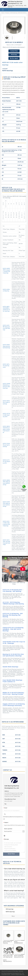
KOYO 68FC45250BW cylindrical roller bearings (6, 309)
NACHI (4, 758)
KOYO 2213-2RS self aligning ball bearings (6, 542)
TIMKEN (4, 750)
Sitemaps (21, 971)
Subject (5, 822)
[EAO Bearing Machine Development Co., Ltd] (4, 3)
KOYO (4, 754)
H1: (3, 128)
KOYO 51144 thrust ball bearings (6, 445)
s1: (3, 121)
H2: (3, 115)
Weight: (4, 125)
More (13, 916)
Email (5, 808)
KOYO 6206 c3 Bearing (6, 290)
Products (7, 12)
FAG (3, 746)
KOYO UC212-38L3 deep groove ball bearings (6, 524)
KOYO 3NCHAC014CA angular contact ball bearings (6, 429)
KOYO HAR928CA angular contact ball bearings (6, 271)
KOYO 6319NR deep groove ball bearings (6, 328)
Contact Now (14, 51)
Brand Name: (6, 97)
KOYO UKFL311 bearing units (6, 366)
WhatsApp (14, 54)
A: (3, 104)
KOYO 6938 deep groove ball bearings (6, 346)
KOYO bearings (13, 12)
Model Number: (6, 101)
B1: (3, 175)
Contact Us (10, 971)
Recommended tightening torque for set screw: (8, 109)
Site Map (16, 971)
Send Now (11, 854)
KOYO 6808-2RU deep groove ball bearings (6, 483)
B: (2, 179)
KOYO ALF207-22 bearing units (6, 461)
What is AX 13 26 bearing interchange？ (14, 47)
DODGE (4, 761)
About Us (3, 971)
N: (3, 118)
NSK (3, 735)
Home (2, 12)
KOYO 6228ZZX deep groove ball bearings (6, 504)
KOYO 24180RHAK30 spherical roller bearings (6, 386)
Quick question (8, 828)
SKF (3, 739)
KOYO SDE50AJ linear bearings (6, 402)
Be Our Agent (14, 58)
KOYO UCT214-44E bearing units (6, 415)
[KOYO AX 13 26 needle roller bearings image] (14, 27)
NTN (3, 742)
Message (6, 839)
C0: (3, 131)
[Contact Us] (24, 488)
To (4, 814)
